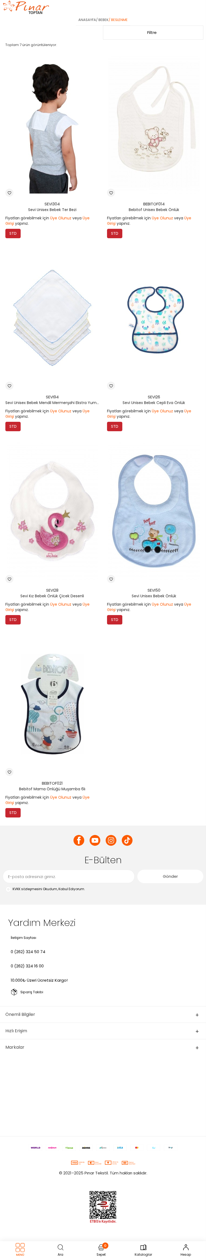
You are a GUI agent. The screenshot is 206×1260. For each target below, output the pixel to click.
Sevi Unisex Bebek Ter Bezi (52, 209)
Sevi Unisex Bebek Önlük (154, 596)
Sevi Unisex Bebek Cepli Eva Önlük (154, 402)
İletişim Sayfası (23, 937)
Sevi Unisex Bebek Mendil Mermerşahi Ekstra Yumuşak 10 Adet (53, 402)
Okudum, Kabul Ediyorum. (49, 889)
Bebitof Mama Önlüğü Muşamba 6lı (52, 789)
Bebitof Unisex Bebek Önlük (154, 209)
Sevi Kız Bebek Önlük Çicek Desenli (52, 596)
